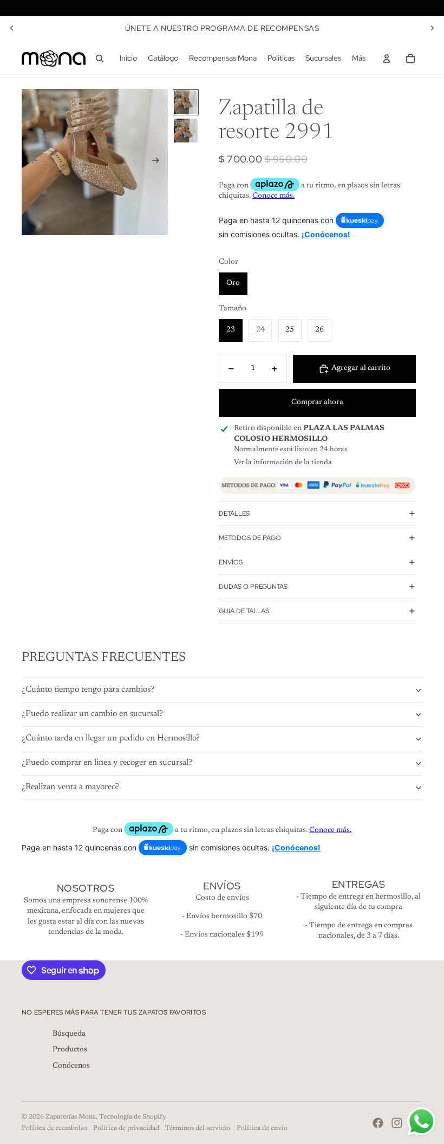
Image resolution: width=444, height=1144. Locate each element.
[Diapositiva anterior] (12, 28)
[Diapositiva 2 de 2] (186, 130)
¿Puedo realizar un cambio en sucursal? (92, 714)
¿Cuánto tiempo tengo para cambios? (88, 689)
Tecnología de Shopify (132, 1117)
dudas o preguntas (253, 586)
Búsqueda (69, 1034)
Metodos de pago (250, 538)
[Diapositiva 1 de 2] (186, 102)
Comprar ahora (317, 402)
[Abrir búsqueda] (100, 58)
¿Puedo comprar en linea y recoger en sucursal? (107, 762)
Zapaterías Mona (70, 1117)
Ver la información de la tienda (283, 462)
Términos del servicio (197, 1128)
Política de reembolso (54, 1128)
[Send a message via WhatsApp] (421, 1121)
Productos (70, 1050)
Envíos (231, 562)
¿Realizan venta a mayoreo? (70, 787)
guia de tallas (244, 611)
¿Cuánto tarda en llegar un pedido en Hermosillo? (111, 738)
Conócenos (71, 1066)
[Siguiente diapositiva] (432, 28)
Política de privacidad (126, 1128)
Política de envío (262, 1128)
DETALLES (234, 513)
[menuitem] (358, 58)
